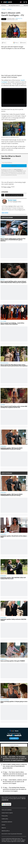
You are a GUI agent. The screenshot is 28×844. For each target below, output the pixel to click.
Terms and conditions (7, 809)
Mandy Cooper (11, 18)
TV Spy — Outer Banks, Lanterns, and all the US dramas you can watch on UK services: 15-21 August (15, 781)
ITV (3, 195)
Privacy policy (5, 815)
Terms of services (17, 169)
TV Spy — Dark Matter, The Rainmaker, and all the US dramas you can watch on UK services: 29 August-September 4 (14, 758)
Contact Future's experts (7, 812)
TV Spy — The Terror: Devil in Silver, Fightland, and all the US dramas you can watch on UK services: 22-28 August (15, 773)
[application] (14, 97)
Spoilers (4, 19)
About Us (4, 827)
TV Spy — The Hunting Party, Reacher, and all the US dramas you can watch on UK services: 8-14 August (14, 789)
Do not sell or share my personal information (12, 833)
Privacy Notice (19, 171)
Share (5, 42)
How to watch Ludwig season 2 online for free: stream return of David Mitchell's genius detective (15, 766)
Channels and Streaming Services (14, 195)
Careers (3, 824)
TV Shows (4, 9)
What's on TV (19, 18)
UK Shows (9, 9)
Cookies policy (5, 818)
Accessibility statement (7, 821)
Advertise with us (6, 830)
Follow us (16, 42)
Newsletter (24, 42)
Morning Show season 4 (14, 5)
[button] (2, 2)
